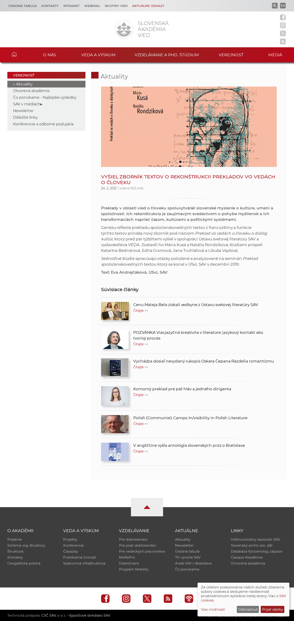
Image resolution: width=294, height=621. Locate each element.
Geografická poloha (23, 563)
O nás (49, 54)
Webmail (92, 6)
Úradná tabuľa (22, 6)
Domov (21, 54)
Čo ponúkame (187, 569)
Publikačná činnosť (79, 557)
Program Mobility (134, 569)
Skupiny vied (116, 6)
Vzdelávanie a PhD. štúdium (167, 54)
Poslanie (14, 539)
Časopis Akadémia (247, 557)
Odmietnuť (247, 609)
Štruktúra (15, 551)
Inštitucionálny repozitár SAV (255, 539)
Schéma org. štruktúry (26, 545)
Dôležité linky (25, 117)
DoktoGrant (129, 563)
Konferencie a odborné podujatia (43, 124)
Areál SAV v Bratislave (193, 563)
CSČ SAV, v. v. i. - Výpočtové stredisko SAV (75, 615)
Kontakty (50, 6)
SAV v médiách (26, 104)
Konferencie (73, 545)
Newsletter (23, 111)
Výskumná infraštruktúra (84, 563)
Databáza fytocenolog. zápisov (257, 551)
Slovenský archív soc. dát (252, 545)
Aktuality (24, 84)
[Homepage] (124, 29)
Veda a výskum (98, 54)
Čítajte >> (140, 311)
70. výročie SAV (188, 557)
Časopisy (70, 551)
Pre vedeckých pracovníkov (142, 551)
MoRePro (127, 557)
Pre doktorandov (133, 539)
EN (283, 5)
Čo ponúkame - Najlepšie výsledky (44, 97)
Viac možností (213, 609)
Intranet (71, 6)
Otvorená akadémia (31, 91)
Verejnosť (231, 54)
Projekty (70, 539)
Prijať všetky (272, 609)
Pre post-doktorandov (137, 545)
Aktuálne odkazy (148, 6)
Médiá (275, 54)
